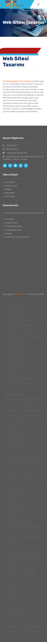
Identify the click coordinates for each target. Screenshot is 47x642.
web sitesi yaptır (10, 573)
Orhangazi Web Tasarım (13, 510)
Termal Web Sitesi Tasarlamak (16, 520)
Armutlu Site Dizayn (11, 452)
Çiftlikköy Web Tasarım (13, 399)
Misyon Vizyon (11, 185)
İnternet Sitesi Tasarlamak (14, 594)
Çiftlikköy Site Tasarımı (13, 394)
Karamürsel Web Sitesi (12, 425)
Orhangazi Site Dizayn (12, 494)
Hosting (8, 233)
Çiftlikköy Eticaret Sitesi (13, 362)
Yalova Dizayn (20, 294)
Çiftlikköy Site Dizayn (34, 383)
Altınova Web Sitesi (11, 410)
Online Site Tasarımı (12, 599)
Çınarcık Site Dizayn (11, 536)
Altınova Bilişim (33, 399)
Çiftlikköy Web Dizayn (34, 388)
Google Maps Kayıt (13, 230)
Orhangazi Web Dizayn (13, 499)
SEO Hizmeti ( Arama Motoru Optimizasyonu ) (23, 214)
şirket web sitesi (10, 563)
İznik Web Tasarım (31, 473)
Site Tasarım (31, 584)
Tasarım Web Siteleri (33, 621)
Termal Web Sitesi (11, 526)
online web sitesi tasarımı (14, 578)
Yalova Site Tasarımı (12, 541)
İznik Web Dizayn (28, 468)
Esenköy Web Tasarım (12, 489)
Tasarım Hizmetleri (32, 626)
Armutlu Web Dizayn (12, 457)
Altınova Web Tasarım (12, 420)
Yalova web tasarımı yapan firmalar (18, 547)
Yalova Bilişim (9, 404)
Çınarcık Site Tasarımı (32, 526)
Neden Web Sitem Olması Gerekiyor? (19, 320)
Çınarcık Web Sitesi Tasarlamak (16, 515)
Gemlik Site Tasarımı (33, 325)
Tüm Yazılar (10, 196)
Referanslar (10, 193)
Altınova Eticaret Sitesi (13, 357)
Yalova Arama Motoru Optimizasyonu (19, 378)
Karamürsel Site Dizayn (13, 431)
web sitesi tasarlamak (12, 557)
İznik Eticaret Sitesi (34, 336)
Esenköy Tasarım (10, 483)
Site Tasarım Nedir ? (12, 631)
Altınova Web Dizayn (32, 410)
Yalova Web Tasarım (12, 636)
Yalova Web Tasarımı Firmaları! (16, 304)
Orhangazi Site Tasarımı (13, 505)
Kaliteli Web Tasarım (12, 621)
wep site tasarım (28, 573)
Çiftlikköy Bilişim (26, 404)
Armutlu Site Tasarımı (33, 452)
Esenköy (32, 346)
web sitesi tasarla (33, 557)
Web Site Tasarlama (11, 626)
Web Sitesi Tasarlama (12, 584)
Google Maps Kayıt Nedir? (14, 315)
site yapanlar (8, 568)
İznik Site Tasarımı (11, 473)
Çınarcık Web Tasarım (32, 531)
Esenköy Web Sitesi (30, 483)
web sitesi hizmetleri (27, 568)
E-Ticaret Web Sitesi (13, 226)
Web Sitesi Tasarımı (11, 589)
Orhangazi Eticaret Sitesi (14, 346)
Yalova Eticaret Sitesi (12, 373)
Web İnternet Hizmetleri (13, 605)
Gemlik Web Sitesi (11, 330)
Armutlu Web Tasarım (12, 462)
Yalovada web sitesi (11, 552)
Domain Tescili (11, 222)
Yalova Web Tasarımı (33, 552)
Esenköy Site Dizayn (12, 478)
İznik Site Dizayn (33, 462)
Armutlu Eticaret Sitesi (13, 352)
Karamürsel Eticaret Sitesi (14, 341)
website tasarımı (36, 578)
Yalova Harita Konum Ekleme (15, 309)
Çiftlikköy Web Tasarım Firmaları (17, 299)
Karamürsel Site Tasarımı (14, 441)
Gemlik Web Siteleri (11, 325)
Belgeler (8, 189)
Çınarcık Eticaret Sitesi (12, 367)
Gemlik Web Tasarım (31, 330)
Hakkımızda (10, 182)
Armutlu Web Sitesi (33, 457)
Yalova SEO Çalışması (12, 383)
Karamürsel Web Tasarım (14, 447)
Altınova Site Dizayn (11, 415)
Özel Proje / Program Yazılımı (17, 237)
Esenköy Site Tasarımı (33, 478)
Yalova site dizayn (31, 536)
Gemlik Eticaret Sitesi (12, 336)
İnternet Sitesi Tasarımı (13, 615)
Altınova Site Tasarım (33, 415)
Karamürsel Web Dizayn (13, 436)
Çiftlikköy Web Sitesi (12, 388)
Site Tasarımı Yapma (12, 610)
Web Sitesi (9, 219)
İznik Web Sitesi (10, 468)
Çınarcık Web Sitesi (11, 531)
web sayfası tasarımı (30, 563)
